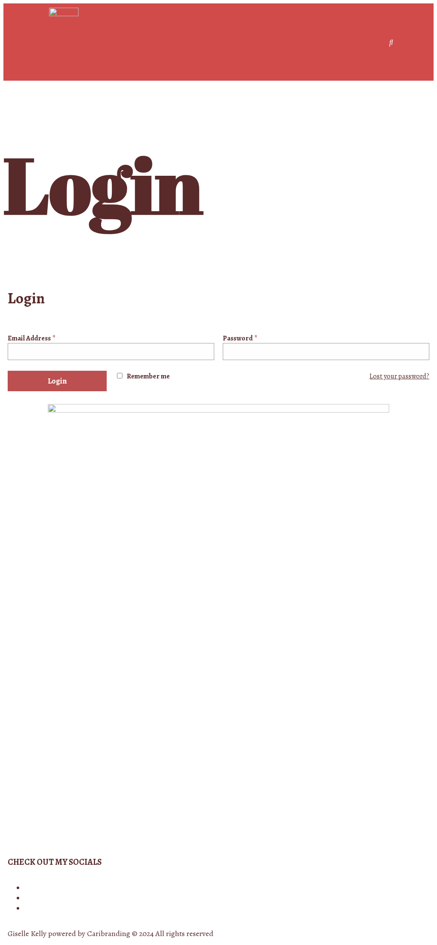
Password (240, 338)
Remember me (148, 376)
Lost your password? (399, 376)
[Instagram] (27, 888)
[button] (375, 42)
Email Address (31, 338)
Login (57, 381)
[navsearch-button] (391, 42)
